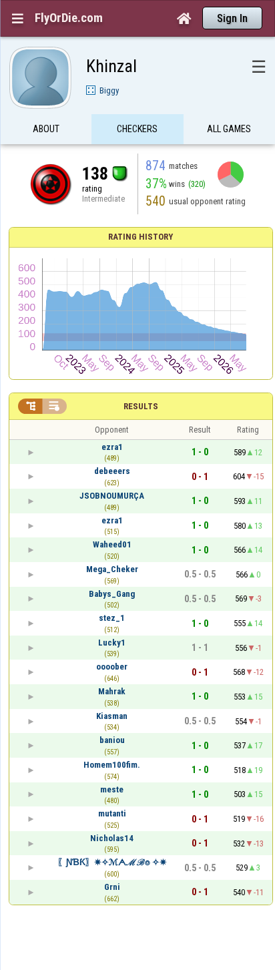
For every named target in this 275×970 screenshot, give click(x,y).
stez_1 (112, 618)
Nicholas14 (111, 838)
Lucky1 (111, 643)
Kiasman (111, 716)
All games (229, 129)
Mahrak (111, 691)
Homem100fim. (111, 765)
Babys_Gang (112, 594)
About (46, 129)
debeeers (112, 471)
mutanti (112, 813)
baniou (112, 740)
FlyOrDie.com (69, 18)
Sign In (232, 18)
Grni (112, 887)
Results (140, 406)
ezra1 (112, 447)
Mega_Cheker (112, 569)
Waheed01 (112, 544)
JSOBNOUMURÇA (111, 496)
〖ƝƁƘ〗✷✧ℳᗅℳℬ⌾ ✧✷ (112, 862)
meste (111, 789)
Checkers (137, 129)
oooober (111, 667)
